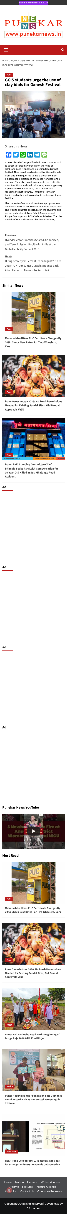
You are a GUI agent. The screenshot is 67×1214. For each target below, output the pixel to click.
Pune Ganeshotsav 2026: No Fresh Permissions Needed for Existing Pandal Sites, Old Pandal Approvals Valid (33, 406)
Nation (19, 1182)
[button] (5, 49)
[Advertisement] (33, 527)
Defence (32, 1182)
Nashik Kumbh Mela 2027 (33, 2)
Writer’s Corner (50, 1182)
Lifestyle (13, 1186)
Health (10, 1086)
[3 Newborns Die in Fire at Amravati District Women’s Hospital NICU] (33, 831)
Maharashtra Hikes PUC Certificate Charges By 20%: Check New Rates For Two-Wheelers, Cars (33, 342)
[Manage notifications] (9, 1190)
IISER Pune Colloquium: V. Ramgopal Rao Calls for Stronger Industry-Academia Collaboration (32, 1162)
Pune (9, 74)
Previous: (32, 242)
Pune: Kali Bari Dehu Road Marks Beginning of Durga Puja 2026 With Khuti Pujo (32, 1036)
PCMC (9, 1025)
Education (11, 1151)
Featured (27, 1186)
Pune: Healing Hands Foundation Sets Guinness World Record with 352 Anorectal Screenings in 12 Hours (33, 1099)
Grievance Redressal (49, 1191)
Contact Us (27, 1191)
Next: (33, 263)
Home (8, 1182)
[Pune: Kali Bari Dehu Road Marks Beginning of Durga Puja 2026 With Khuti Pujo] (33, 1009)
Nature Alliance (46, 1186)
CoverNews (52, 1203)
